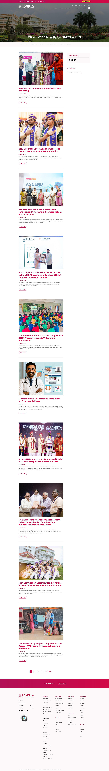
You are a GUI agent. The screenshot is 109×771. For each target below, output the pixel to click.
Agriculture (45, 698)
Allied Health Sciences (48, 713)
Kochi (81, 710)
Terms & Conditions (57, 769)
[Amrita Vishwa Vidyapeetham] (26, 6)
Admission (26, 44)
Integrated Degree (59, 703)
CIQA (81, 736)
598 (46, 671)
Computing (45, 723)
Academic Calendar (72, 717)
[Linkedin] (27, 710)
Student (69, 44)
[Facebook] (19, 710)
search (89, 8)
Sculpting (45, 748)
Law (44, 730)
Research (62, 44)
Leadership (70, 703)
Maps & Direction (22, 703)
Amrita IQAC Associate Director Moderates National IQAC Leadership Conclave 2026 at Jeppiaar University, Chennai (40, 275)
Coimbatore (82, 707)
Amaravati (82, 700)
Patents (57, 726)
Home (51, 38)
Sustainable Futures (47, 758)
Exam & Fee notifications (37, 44)
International (22, 1)
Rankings (70, 698)
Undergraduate (58, 698)
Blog (76, 5)
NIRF (81, 731)
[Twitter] (22, 710)
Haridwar (82, 719)
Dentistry (45, 725)
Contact (88, 5)
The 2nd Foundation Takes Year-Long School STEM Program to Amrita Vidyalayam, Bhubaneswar (41, 338)
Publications (58, 731)
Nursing (44, 741)
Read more (22, 102)
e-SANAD (70, 722)
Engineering (45, 727)
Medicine (45, 736)
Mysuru (81, 712)
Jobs (84, 5)
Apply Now (61, 683)
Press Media (70, 705)
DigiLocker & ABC (71, 724)
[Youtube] (24, 710)
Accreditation (71, 700)
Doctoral (57, 705)
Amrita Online (58, 712)
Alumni (27, 1)
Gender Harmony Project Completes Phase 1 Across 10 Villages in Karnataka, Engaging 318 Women (40, 646)
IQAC (81, 726)
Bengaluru (82, 703)
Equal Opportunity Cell (47, 769)
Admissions (86, 1)
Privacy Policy (34, 769)
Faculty (32, 1)
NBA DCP (82, 729)
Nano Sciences (46, 738)
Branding (70, 719)
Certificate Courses (59, 710)
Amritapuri (82, 698)
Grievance (40, 769)
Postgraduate (58, 700)
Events (80, 5)
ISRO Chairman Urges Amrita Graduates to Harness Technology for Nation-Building (39, 150)
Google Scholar (58, 722)
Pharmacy (45, 743)
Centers (57, 719)
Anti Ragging (21, 705)
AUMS (69, 715)
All (20, 44)
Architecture (46, 704)
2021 (55, 38)
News (73, 5)
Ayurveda (45, 716)
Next (50, 671)
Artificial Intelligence (47, 707)
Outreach (21, 707)
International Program (51, 44)
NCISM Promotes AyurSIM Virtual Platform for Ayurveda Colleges (39, 399)
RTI (52, 769)
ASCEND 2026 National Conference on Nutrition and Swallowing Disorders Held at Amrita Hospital (40, 212)
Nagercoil (82, 714)
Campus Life (42, 1)
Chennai (81, 705)
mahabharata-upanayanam (74, 72)
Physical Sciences (47, 745)
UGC (81, 733)
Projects (57, 729)
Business (45, 720)
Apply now (21, 700)
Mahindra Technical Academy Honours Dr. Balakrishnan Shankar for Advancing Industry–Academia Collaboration (39, 522)
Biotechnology (46, 718)
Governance (70, 707)
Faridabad (82, 717)
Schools (37, 1)
